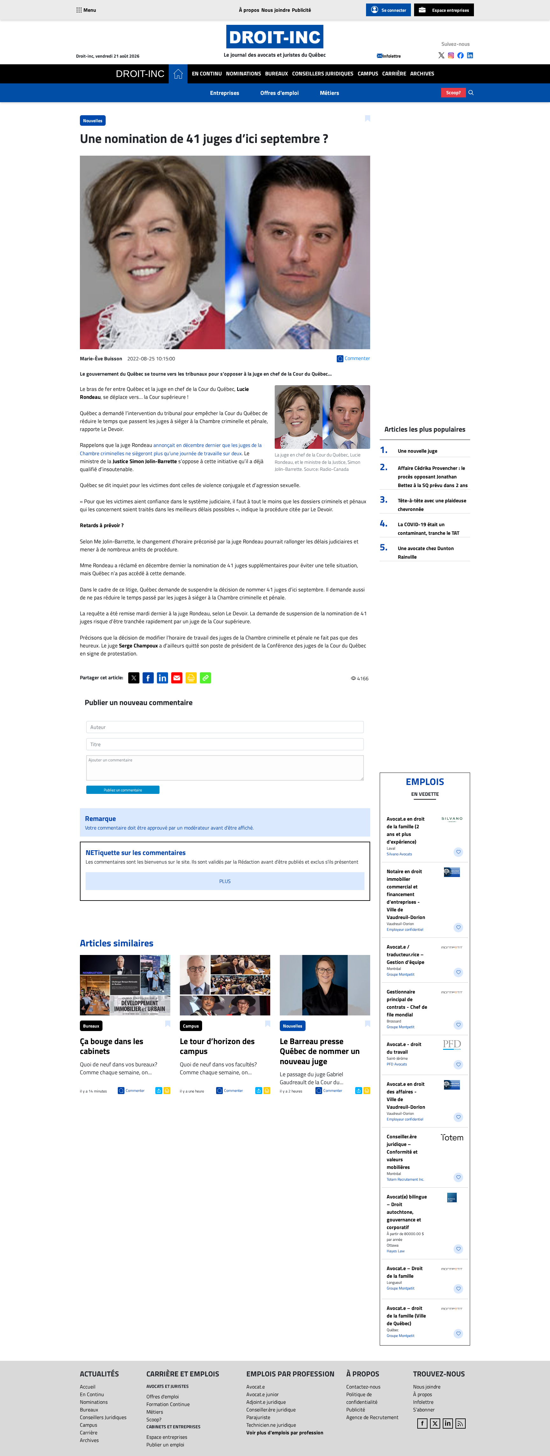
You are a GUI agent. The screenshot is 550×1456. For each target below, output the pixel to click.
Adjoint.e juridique (266, 1402)
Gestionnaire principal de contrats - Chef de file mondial (407, 1003)
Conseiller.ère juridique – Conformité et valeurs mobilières (402, 1152)
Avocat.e (255, 1386)
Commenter (135, 1090)
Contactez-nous (363, 1386)
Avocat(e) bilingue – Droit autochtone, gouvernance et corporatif (407, 1212)
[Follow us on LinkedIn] (470, 55)
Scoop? (453, 92)
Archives (422, 74)
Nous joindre (275, 10)
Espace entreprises (450, 10)
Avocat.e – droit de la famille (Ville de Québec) (406, 1315)
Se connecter (394, 10)
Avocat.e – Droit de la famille (405, 1272)
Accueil (87, 1386)
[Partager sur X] (133, 677)
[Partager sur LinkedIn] (162, 677)
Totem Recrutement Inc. (405, 1179)
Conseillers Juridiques (322, 74)
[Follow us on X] (441, 55)
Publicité (301, 10)
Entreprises (224, 92)
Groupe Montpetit (400, 974)
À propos (249, 10)
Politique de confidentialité (361, 1398)
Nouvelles (92, 120)
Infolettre (392, 56)
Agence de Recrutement (372, 1417)
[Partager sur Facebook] (148, 677)
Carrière (394, 74)
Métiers (329, 92)
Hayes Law (396, 1251)
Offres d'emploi (279, 92)
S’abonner (424, 1409)
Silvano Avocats (399, 854)
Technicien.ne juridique (271, 1425)
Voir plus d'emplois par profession (284, 1432)
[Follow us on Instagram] (451, 55)
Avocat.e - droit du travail (404, 1048)
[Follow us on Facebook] (460, 55)
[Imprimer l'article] (166, 1090)
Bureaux (276, 74)
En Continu (207, 74)
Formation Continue (168, 1404)
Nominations (243, 74)
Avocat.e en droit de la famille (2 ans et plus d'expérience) (406, 830)
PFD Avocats (397, 1064)
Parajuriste (258, 1417)
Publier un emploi (165, 1444)
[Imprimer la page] (191, 677)
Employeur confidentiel (405, 929)
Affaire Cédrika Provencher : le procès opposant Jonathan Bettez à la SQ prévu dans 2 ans (433, 476)
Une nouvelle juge (417, 451)
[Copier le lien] (205, 677)
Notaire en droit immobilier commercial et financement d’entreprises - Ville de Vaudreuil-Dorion (406, 894)
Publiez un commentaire (123, 790)
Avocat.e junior (262, 1394)
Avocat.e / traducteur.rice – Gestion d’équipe (405, 954)
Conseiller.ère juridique (271, 1409)
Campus (368, 74)
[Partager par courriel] (176, 677)
